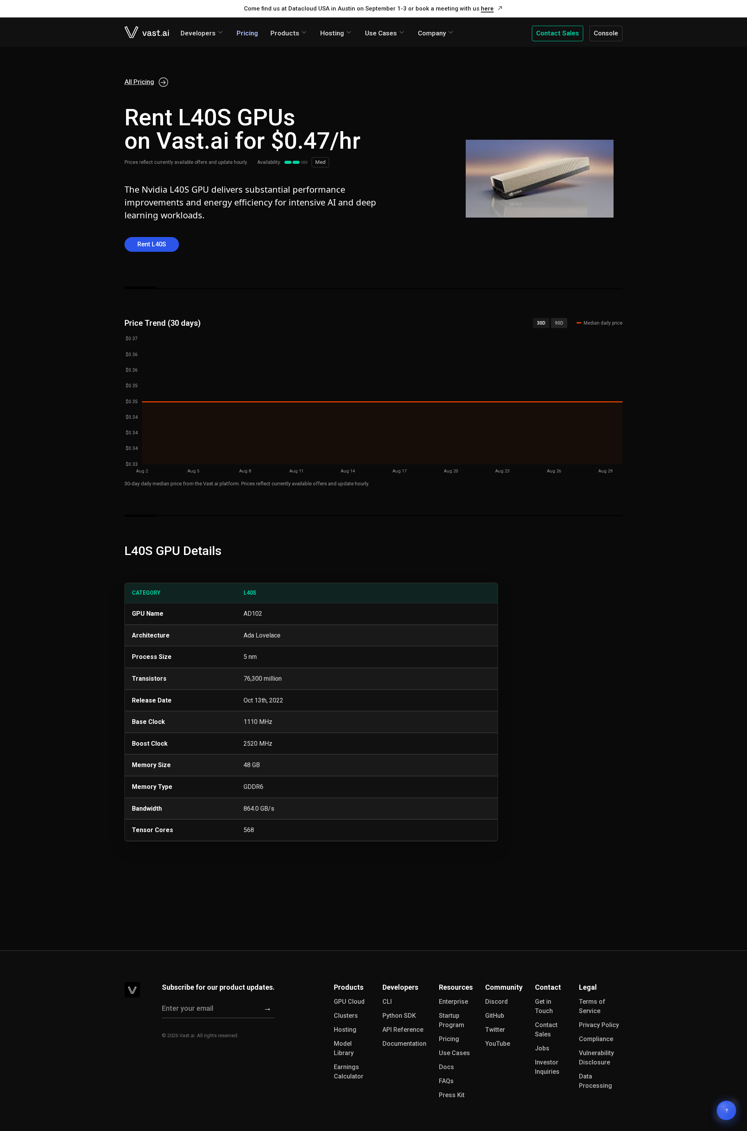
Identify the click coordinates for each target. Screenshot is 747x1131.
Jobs (542, 1048)
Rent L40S (151, 244)
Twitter (495, 1029)
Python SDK (399, 1015)
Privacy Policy (599, 1025)
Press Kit (452, 1095)
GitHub (494, 1015)
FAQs (446, 1081)
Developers (198, 33)
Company (432, 33)
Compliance (596, 1039)
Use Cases (381, 33)
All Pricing (139, 82)
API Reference (402, 1029)
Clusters (346, 1015)
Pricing (247, 33)
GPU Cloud (349, 1001)
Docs (446, 1067)
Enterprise (453, 1001)
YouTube (497, 1043)
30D (541, 323)
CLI (387, 1001)
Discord (496, 1001)
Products (284, 33)
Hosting (332, 33)
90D (559, 323)
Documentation (404, 1043)
